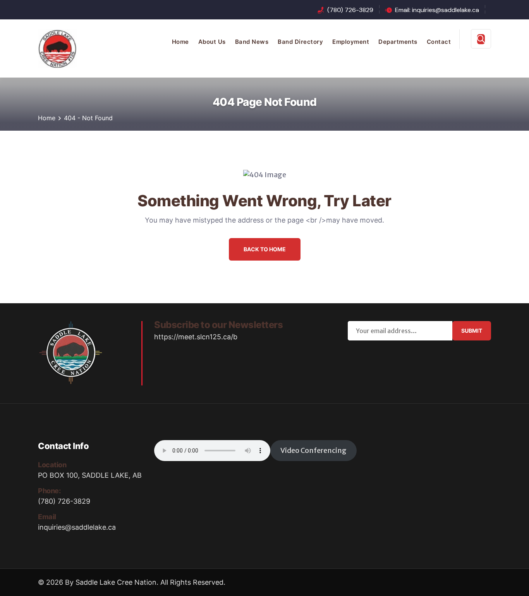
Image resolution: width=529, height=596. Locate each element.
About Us (212, 41)
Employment (350, 41)
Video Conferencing (313, 450)
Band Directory (300, 41)
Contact (439, 41)
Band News (252, 41)
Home (180, 41)
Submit (471, 330)
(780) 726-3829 (350, 10)
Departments (397, 41)
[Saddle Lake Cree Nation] (57, 47)
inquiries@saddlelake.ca (77, 527)
